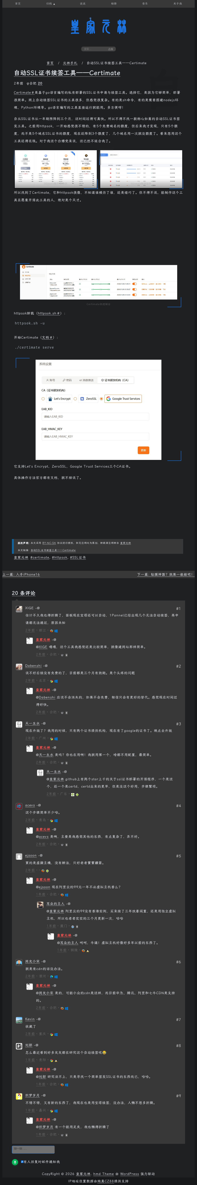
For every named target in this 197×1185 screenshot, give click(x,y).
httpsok (60, 557)
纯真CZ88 (105, 1181)
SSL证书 (79, 557)
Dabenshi (33, 666)
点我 (110, 49)
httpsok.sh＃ (49, 313)
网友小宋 (32, 961)
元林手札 (70, 63)
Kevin (30, 1019)
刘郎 (29, 1045)
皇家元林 (98, 26)
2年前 (30, 630)
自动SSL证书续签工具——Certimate (67, 72)
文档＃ (47, 337)
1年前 (41, 894)
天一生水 (32, 723)
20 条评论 (24, 593)
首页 (50, 63)
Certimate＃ (24, 92)
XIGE (43, 647)
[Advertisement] (98, 234)
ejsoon (31, 855)
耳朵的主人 (55, 904)
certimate (41, 557)
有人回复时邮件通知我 (41, 1162)
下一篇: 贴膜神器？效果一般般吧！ (166, 574)
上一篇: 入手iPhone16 (21, 574)
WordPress (129, 1174)
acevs (30, 805)
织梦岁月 (32, 1095)
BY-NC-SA (49, 543)
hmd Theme (103, 1174)
